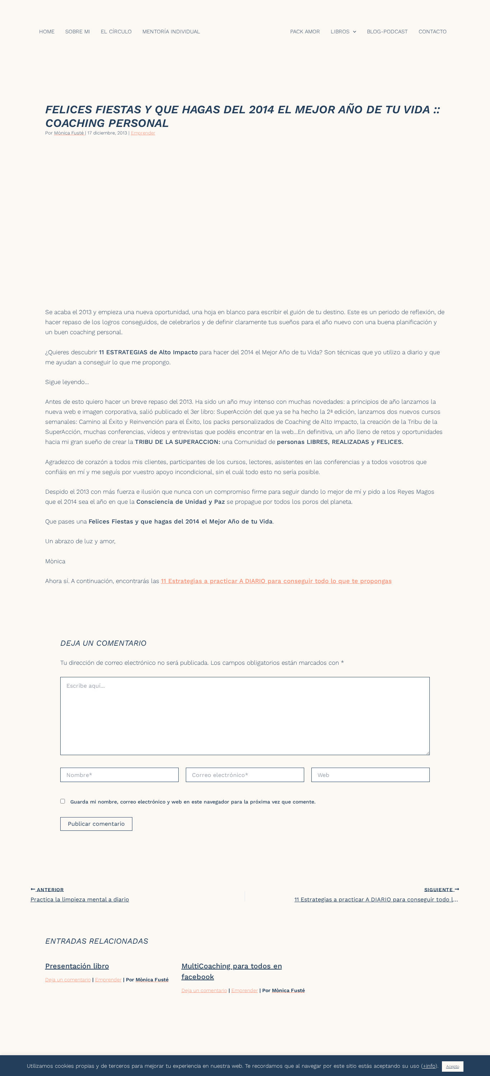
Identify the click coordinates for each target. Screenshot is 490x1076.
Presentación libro (77, 966)
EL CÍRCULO (116, 31)
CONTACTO (433, 31)
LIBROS (340, 31)
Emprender (143, 133)
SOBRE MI (77, 31)
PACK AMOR (305, 31)
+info (429, 1066)
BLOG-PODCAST (387, 31)
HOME (47, 31)
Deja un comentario (68, 979)
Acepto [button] (452, 1066)
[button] (352, 31)
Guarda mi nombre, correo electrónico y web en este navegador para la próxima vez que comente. (193, 802)
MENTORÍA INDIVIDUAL (171, 31)
